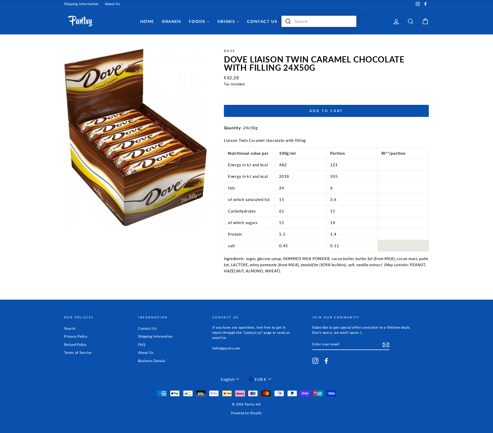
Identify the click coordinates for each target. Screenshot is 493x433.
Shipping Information (81, 4)
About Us (112, 4)
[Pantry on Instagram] (315, 361)
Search (69, 328)
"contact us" (253, 332)
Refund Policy (75, 345)
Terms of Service (78, 353)
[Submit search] (288, 21)
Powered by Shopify (246, 413)
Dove (229, 50)
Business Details (151, 361)
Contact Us (147, 328)
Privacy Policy (76, 336)
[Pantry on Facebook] (326, 361)
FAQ (141, 345)
